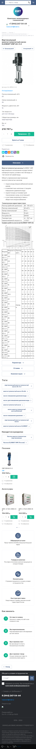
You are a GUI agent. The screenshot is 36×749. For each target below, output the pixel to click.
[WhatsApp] (18, 152)
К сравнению (9, 145)
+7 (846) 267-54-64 (18, 24)
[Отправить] (32, 678)
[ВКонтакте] (6, 152)
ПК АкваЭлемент (7, 91)
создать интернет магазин (12, 725)
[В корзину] (13, 517)
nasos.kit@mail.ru (12, 27)
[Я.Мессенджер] (3, 152)
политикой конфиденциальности (17, 686)
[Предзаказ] (13, 477)
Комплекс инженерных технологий (18, 19)
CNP (3, 471)
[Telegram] (12, 152)
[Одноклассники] (9, 152)
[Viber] (15, 152)
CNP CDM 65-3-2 (7, 468)
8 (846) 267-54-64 (11, 695)
